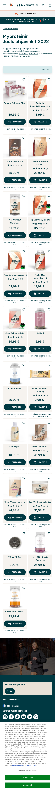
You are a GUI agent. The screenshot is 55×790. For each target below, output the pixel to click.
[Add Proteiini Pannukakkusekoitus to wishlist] (49, 79)
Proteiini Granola (15, 161)
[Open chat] (35, 716)
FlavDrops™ (15, 447)
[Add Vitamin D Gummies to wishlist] (23, 588)
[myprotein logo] (27, 5)
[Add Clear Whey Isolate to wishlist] (23, 309)
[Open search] (11, 5)
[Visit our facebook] (11, 716)
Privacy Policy (17, 765)
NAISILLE (23, 54)
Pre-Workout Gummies (14, 221)
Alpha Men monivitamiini (40, 276)
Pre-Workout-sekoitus (40, 502)
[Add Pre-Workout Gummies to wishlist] (23, 196)
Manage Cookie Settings (27, 770)
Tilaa (10, 691)
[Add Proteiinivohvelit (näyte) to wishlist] (49, 364)
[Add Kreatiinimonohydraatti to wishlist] (23, 251)
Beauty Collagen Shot (15, 103)
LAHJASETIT (9, 56)
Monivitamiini (14, 388)
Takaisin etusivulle (10, 29)
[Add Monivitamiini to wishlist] (23, 364)
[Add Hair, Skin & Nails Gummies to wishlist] (49, 533)
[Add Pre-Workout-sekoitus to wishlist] (49, 478)
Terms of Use (31, 765)
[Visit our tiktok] (17, 716)
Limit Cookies (27, 778)
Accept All (27, 785)
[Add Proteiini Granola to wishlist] (23, 137)
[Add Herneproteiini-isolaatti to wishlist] (49, 137)
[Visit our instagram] (5, 716)
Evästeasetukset (11, 700)
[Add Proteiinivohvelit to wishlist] (49, 422)
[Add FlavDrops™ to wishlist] (23, 422)
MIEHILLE (33, 54)
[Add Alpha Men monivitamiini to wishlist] (49, 251)
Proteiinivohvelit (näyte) (40, 390)
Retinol (40, 333)
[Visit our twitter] (29, 716)
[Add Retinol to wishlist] (49, 309)
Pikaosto (17, 122)
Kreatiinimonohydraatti (15, 275)
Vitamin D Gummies (15, 612)
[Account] (43, 5)
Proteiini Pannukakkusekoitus (40, 104)
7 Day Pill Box (14, 557)
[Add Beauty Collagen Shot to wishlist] (23, 79)
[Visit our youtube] (23, 716)
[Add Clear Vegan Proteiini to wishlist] (23, 478)
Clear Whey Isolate (14, 333)
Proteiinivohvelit (40, 447)
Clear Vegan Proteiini (14, 502)
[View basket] (50, 5)
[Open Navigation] (5, 5)
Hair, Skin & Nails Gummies (40, 558)
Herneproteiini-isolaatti (40, 163)
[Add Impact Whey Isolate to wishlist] (49, 196)
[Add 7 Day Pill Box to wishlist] (23, 533)
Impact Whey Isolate (40, 220)
